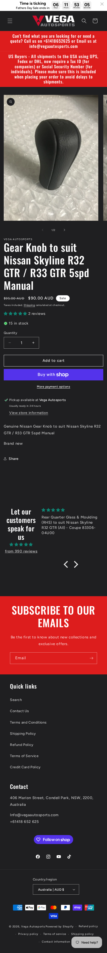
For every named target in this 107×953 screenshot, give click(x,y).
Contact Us (19, 711)
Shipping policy (82, 934)
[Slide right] (64, 229)
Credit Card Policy (25, 767)
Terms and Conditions (28, 722)
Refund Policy (22, 745)
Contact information (56, 941)
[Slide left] (42, 229)
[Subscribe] (91, 658)
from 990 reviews (21, 551)
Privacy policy (28, 934)
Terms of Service (24, 756)
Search (16, 700)
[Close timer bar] (102, 4)
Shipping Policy (23, 734)
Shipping (29, 305)
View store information (28, 413)
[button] (9, 20)
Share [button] (14, 459)
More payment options (53, 386)
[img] (21, 544)
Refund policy (88, 926)
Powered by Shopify (60, 926)
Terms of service (54, 934)
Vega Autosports (33, 926)
